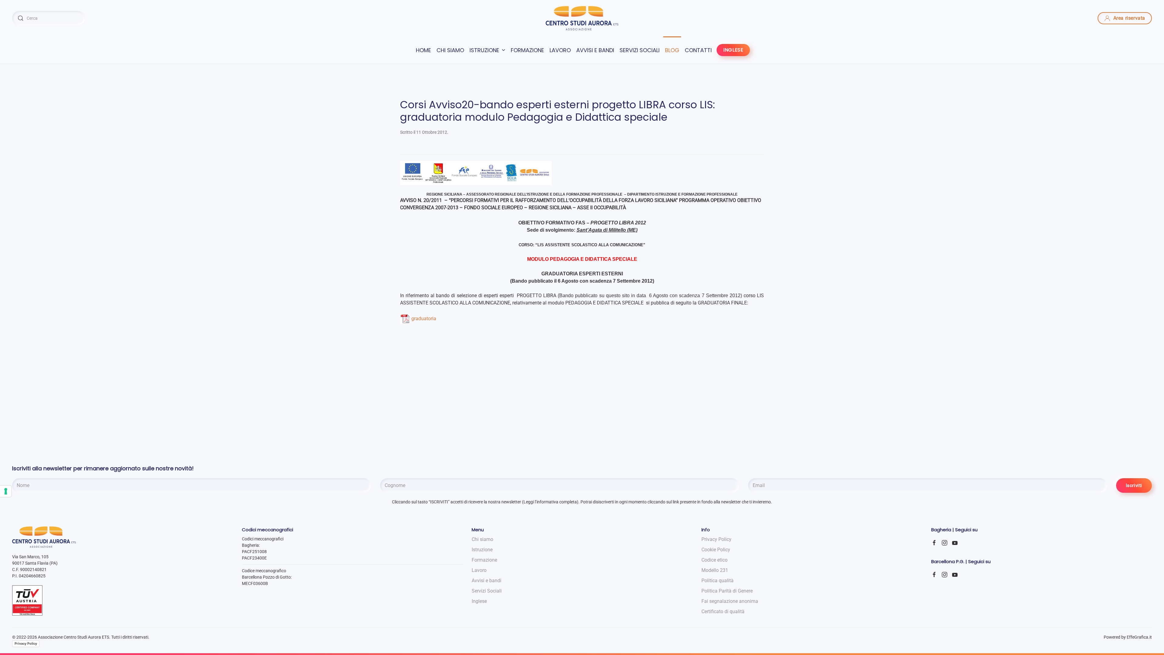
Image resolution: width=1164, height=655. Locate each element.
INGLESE (733, 49)
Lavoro (560, 50)
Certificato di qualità (722, 611)
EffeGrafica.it (1139, 637)
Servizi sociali (640, 50)
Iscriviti (1134, 485)
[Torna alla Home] (582, 18)
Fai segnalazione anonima (729, 601)
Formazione (527, 50)
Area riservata (1129, 18)
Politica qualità (717, 580)
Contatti (698, 50)
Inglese (479, 601)
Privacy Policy (26, 643)
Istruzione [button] (484, 50)
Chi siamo (450, 50)
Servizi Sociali (487, 591)
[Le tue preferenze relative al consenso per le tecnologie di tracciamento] (6, 491)
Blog (672, 50)
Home (423, 50)
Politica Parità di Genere (727, 591)
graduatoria (423, 318)
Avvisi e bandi (595, 50)
